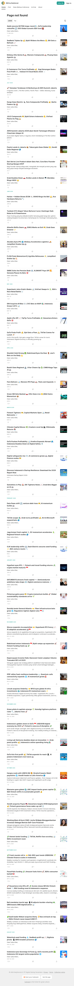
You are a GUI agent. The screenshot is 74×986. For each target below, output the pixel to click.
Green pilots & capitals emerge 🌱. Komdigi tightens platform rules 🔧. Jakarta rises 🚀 (31, 710)
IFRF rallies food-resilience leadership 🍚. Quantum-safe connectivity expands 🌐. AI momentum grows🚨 (30, 675)
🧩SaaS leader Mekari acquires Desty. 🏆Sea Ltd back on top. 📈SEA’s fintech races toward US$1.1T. (31, 918)
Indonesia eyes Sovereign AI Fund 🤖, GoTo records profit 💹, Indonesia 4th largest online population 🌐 (31, 953)
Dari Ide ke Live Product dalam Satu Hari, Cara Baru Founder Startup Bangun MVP (31, 163)
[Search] (65, 21)
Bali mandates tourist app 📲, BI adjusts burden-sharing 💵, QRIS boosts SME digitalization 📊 (31, 903)
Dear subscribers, (12, 31)
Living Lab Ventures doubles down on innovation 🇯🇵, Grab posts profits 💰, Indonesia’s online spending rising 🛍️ (30, 741)
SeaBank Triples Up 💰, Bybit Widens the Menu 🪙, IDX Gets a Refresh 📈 (31, 42)
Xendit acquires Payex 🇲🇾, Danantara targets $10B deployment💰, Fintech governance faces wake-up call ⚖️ (32, 805)
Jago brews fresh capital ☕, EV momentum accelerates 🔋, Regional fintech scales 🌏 (31, 533)
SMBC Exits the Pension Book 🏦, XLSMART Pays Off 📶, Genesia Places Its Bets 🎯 (29, 272)
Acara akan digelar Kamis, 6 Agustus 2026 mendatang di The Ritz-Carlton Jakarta (31, 137)
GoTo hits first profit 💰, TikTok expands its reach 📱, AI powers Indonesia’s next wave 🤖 (29, 755)
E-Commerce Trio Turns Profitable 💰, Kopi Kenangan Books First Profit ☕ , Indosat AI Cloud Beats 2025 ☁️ (31, 70)
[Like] (8, 97)
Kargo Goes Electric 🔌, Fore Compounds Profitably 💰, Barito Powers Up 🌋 (31, 103)
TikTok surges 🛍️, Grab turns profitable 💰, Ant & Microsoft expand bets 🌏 (31, 519)
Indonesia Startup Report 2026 (17, 475)
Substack (27, 982)
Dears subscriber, (12, 679)
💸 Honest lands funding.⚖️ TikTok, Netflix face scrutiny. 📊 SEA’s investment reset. (31, 838)
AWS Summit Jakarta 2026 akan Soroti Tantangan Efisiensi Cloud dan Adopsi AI (31, 132)
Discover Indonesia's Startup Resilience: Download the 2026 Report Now (31, 471)
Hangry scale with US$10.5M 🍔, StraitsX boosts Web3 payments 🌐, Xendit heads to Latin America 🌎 (29, 774)
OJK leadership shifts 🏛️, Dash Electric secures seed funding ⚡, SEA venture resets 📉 (32, 548)
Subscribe (61, 3)
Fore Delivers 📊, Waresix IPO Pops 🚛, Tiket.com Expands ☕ (31, 382)
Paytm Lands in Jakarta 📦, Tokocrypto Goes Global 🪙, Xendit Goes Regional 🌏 (32, 148)
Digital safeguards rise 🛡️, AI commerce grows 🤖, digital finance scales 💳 (30, 457)
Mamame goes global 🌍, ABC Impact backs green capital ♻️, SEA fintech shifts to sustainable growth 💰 (31, 791)
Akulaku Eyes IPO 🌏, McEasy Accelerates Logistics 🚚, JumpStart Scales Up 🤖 (29, 243)
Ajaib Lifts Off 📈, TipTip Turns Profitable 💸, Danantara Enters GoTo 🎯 (32, 319)
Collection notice (59, 972)
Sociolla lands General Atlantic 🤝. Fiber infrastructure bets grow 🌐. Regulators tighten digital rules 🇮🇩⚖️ (31, 610)
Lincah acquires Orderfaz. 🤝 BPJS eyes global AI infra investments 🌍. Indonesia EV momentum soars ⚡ (29, 690)
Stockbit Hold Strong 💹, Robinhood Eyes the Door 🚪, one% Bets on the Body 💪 (31, 354)
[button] (3, 7)
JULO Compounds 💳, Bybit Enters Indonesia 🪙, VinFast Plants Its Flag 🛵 (30, 117)
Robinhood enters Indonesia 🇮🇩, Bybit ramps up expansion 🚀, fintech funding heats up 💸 (32, 645)
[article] (37, 31)
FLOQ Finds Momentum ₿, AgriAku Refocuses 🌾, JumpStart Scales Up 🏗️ (31, 257)
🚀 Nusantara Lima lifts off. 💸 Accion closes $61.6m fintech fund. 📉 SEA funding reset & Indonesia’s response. (31, 887)
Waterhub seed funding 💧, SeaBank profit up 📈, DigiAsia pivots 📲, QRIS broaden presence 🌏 (30, 938)
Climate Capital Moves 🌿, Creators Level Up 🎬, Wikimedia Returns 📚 (31, 428)
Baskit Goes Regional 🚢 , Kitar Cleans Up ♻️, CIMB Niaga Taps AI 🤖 (32, 369)
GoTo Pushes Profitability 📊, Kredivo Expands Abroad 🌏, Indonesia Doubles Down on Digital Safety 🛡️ (30, 443)
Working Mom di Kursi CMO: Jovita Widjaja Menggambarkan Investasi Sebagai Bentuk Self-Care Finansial (31, 821)
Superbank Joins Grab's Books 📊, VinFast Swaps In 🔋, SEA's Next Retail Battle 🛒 (32, 290)
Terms (51, 972)
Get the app (46, 977)
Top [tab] (15, 21)
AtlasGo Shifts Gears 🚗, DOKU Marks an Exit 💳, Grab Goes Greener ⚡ (31, 228)
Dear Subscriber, (12, 841)
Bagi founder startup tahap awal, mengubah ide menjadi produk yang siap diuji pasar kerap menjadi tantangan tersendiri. (31, 167)
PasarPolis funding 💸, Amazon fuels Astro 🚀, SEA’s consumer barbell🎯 (32, 873)
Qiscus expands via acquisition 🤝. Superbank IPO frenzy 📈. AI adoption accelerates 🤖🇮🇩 (31, 628)
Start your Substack (32, 977)
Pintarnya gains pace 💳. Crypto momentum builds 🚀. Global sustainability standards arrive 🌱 (31, 595)
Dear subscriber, (12, 45)
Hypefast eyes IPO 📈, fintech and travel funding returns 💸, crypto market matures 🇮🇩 (31, 566)
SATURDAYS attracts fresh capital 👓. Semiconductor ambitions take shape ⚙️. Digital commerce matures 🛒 (29, 581)
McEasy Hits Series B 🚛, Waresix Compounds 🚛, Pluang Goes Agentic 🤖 (32, 56)
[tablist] (12, 21)
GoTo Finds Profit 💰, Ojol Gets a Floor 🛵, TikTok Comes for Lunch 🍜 (30, 334)
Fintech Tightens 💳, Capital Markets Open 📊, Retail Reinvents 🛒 (28, 414)
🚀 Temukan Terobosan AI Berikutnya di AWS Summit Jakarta (32, 88)
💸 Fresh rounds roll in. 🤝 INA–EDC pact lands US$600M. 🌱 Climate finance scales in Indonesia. (31, 856)
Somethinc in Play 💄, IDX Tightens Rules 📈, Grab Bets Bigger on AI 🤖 (32, 486)
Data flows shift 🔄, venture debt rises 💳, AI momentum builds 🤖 (30, 504)
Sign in (68, 3)
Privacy (46, 972)
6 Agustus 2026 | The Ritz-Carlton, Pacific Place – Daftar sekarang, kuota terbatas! (31, 91)
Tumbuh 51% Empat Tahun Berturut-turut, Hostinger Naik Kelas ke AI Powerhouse (30, 212)
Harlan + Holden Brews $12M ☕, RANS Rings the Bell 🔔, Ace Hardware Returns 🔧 (31, 198)
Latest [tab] (10, 21)
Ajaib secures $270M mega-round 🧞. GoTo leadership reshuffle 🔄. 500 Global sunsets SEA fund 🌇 (29, 27)
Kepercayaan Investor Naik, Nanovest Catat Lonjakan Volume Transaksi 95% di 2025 (32, 659)
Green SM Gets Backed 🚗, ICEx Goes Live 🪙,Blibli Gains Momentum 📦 (30, 395)
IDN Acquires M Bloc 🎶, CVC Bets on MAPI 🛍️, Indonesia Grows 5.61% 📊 (30, 305)
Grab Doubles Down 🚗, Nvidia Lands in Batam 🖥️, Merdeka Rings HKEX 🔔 (30, 179)
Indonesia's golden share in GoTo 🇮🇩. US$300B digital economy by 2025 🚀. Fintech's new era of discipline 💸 (29, 725)
